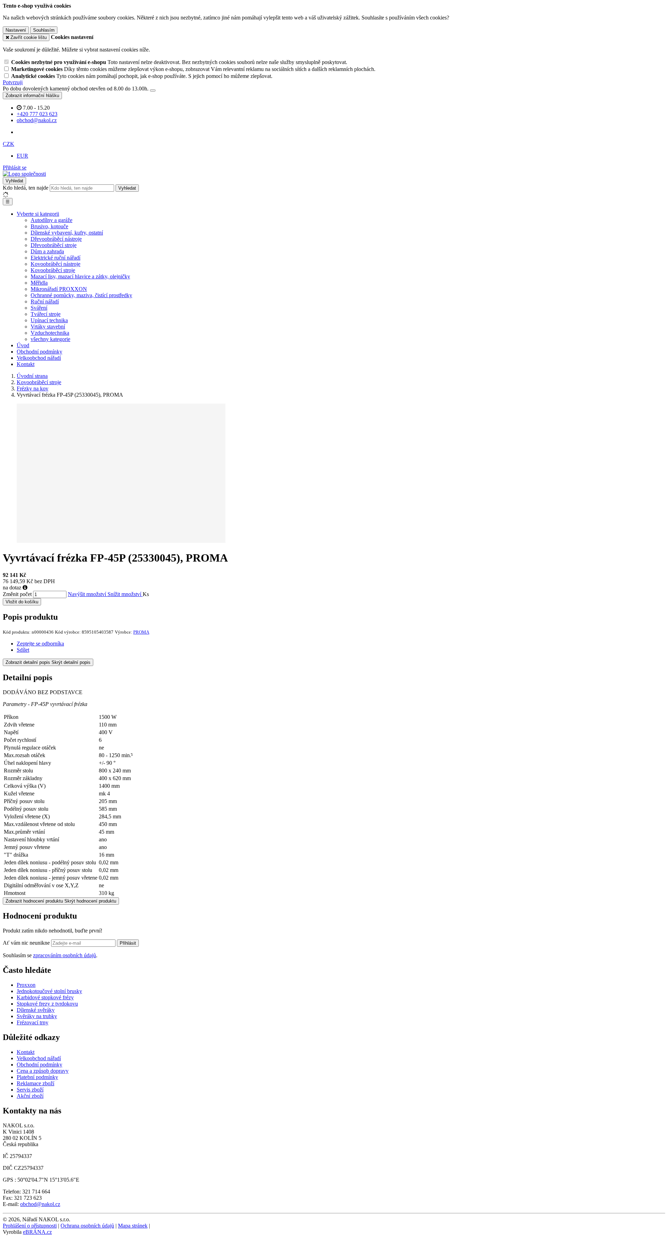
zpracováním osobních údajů (64, 955)
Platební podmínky (37, 1077)
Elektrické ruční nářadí (55, 258)
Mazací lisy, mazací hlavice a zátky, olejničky (80, 276)
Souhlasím (44, 30)
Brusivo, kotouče (49, 226)
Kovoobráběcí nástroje (55, 264)
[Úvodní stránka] (24, 174)
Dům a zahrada (47, 251)
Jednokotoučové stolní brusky (49, 991)
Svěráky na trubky (37, 1016)
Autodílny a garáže (51, 220)
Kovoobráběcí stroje (53, 270)
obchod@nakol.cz (40, 1204)
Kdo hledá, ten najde (25, 188)
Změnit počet (17, 594)
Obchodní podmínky (39, 352)
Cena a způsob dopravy (43, 1071)
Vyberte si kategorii (38, 214)
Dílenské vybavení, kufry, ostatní (67, 233)
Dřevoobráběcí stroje (54, 245)
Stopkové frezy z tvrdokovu (47, 1004)
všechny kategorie (50, 339)
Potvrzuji (13, 82)
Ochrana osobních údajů (87, 1226)
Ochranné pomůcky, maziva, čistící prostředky (81, 295)
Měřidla (39, 283)
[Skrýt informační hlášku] (153, 90)
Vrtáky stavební (48, 327)
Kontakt (25, 364)
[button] (8, 144)
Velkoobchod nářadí (39, 358)
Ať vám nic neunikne (27, 943)
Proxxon (26, 985)
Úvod (23, 345)
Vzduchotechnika (50, 333)
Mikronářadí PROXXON (59, 289)
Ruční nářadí (45, 301)
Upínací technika (49, 320)
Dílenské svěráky (36, 1010)
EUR (22, 156)
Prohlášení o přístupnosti (30, 1226)
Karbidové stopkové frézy (45, 997)
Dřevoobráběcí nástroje (56, 239)
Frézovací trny (32, 1022)
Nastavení (16, 30)
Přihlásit (128, 943)
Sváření (39, 308)
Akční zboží (30, 1096)
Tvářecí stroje (46, 314)
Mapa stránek (133, 1226)
